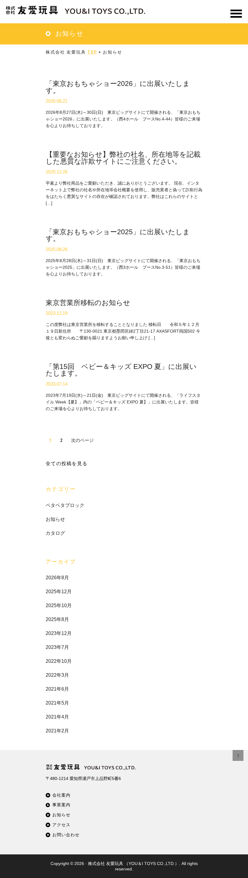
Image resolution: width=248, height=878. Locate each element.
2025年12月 (59, 591)
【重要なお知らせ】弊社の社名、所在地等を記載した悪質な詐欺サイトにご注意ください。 (123, 158)
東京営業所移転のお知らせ (88, 303)
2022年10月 (59, 661)
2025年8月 (57, 619)
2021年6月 (57, 689)
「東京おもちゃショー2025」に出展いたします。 (118, 235)
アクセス (61, 825)
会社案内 (61, 795)
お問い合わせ (66, 835)
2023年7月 (57, 647)
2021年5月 (57, 702)
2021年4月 (57, 716)
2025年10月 (59, 605)
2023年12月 (59, 633)
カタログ (55, 533)
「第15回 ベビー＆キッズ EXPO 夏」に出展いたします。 (121, 370)
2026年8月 (57, 577)
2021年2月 (57, 730)
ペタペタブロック (65, 505)
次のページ (82, 440)
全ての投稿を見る (66, 463)
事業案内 (61, 805)
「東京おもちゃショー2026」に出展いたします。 (118, 87)
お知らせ (55, 519)
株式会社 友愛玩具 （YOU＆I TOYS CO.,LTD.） (133, 863)
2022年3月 (57, 675)
